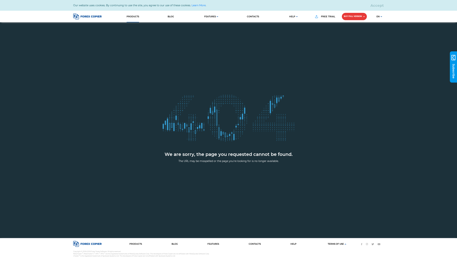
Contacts (253, 16)
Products (133, 16)
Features (210, 16)
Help (292, 16)
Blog (171, 16)
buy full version (353, 16)
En (378, 16)
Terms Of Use (336, 244)
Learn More (199, 5)
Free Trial (327, 16)
